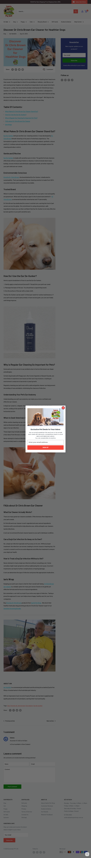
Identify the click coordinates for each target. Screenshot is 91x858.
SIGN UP (45, 447)
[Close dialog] (63, 407)
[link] (45, 417)
